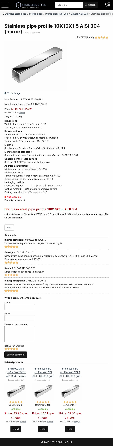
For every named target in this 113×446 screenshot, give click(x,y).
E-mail (7, 313)
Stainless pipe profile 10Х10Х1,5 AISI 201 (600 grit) (70, 372)
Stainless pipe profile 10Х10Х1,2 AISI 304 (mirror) (16, 372)
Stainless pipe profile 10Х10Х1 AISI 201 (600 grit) (43, 372)
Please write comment (16, 324)
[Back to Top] (107, 440)
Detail (16, 429)
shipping (22, 113)
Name (7, 302)
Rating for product (14, 345)
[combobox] (69, 5)
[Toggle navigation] (5, 5)
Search (91, 4)
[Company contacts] (108, 5)
